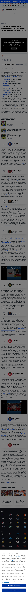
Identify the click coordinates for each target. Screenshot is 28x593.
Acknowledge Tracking (14, 590)
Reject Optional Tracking (14, 585)
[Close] (26, 551)
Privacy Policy (12, 560)
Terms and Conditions (16, 557)
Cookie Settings (5, 582)
